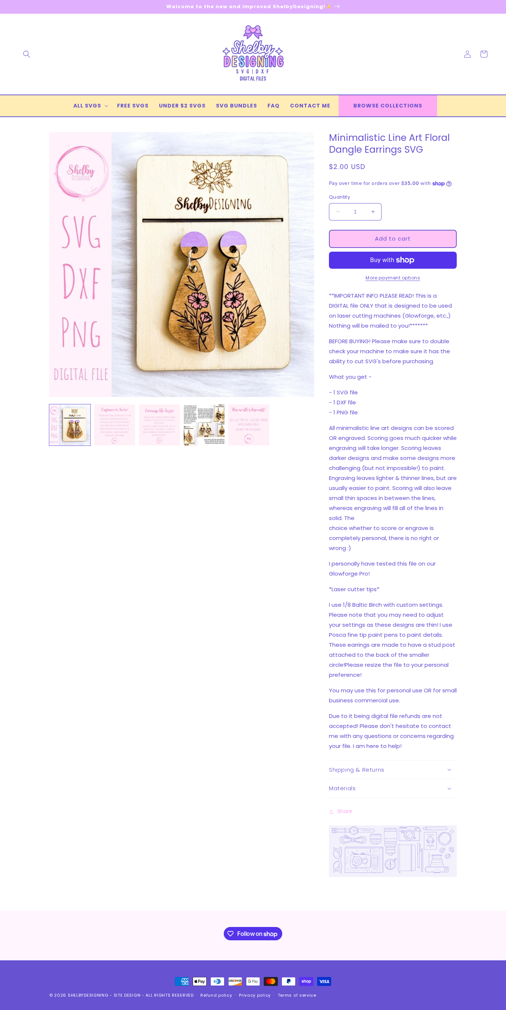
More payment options (393, 278)
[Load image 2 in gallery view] (114, 425)
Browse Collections (387, 105)
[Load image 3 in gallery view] (159, 425)
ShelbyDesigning (88, 995)
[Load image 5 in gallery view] (248, 425)
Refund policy (216, 995)
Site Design (127, 995)
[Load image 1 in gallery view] (69, 425)
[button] (27, 54)
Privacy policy (255, 995)
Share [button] (344, 811)
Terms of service (297, 995)
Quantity (339, 197)
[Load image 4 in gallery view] (204, 425)
